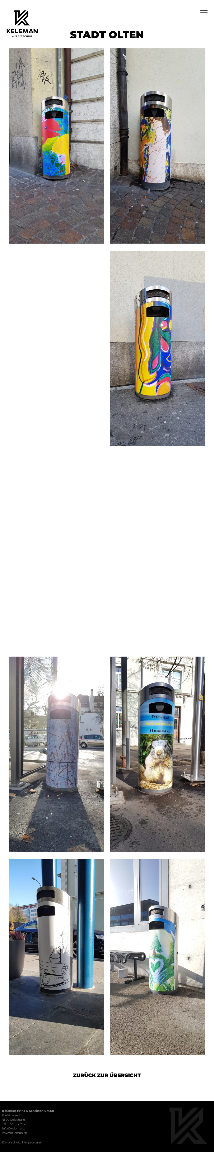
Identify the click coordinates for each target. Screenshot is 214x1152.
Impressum (32, 1142)
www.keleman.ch (14, 1133)
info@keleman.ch (14, 1128)
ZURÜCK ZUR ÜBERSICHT (107, 1075)
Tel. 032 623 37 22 (14, 1124)
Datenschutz (11, 1142)
